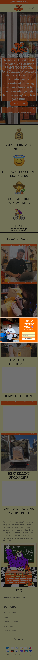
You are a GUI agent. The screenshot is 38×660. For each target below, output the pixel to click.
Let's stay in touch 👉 (28, 338)
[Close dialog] (37, 318)
